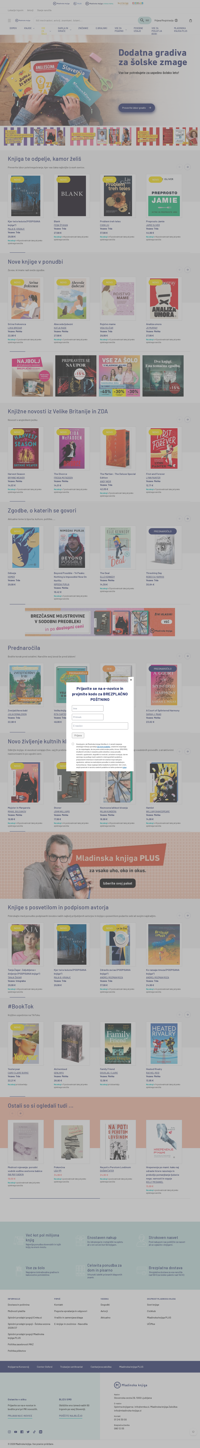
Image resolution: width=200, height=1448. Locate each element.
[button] (131, 679)
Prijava (78, 735)
